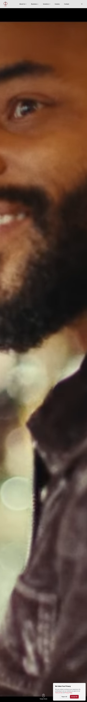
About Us (22, 4)
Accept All (74, 696)
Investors (46, 4)
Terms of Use (58, 692)
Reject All (64, 696)
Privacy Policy (68, 692)
